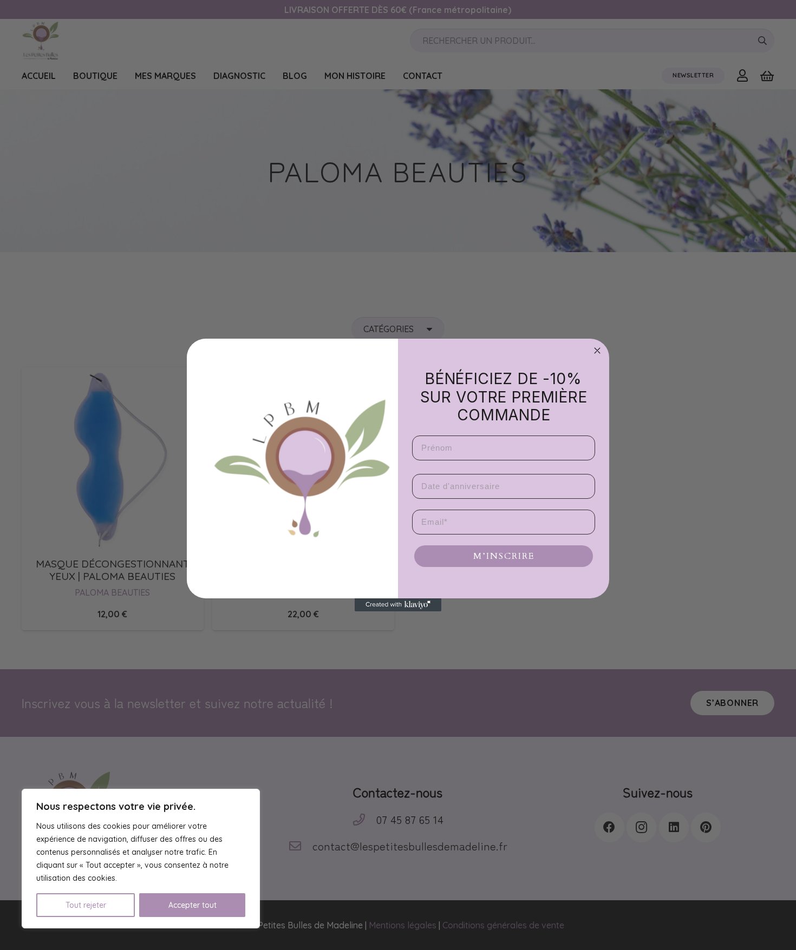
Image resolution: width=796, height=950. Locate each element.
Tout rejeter (86, 905)
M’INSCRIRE (503, 556)
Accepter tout (192, 905)
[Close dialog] (597, 350)
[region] (141, 858)
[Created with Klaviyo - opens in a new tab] (398, 604)
